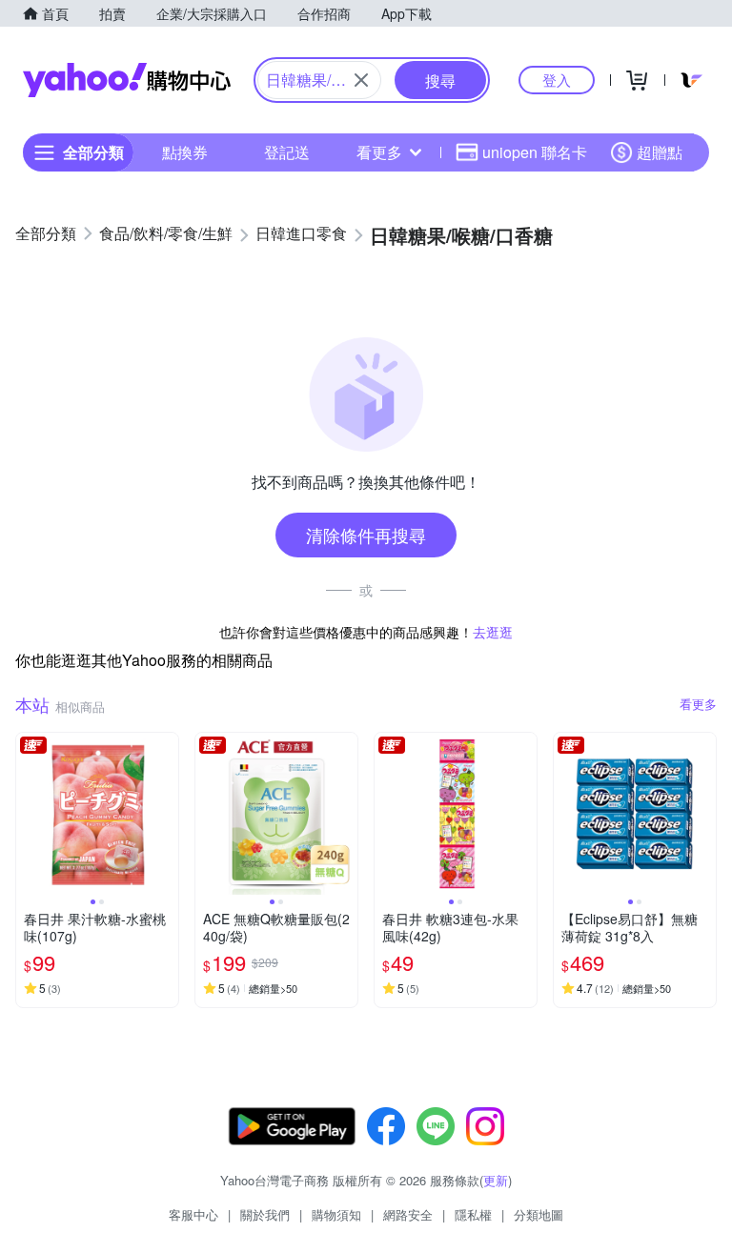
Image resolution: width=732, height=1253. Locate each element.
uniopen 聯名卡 (534, 152)
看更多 (379, 152)
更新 (495, 1180)
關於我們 (265, 1214)
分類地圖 (538, 1214)
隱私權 (473, 1214)
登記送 (287, 152)
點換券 (185, 152)
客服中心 (193, 1214)
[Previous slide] (28, 814)
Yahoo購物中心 (127, 80)
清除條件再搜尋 (366, 534)
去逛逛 (493, 631)
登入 (556, 80)
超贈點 (659, 152)
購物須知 (336, 1214)
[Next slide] (165, 814)
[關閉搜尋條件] (361, 80)
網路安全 (408, 1214)
